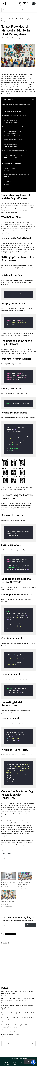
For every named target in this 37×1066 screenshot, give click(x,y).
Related (8, 184)
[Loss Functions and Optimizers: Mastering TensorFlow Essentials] (8, 894)
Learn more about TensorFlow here (20, 233)
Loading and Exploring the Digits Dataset (15, 126)
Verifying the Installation (12, 122)
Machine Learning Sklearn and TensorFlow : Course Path (8, 882)
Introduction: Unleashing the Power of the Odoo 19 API (17, 1013)
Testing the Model (10, 168)
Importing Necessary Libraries (13, 131)
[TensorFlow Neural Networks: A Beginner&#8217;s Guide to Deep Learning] (25, 876)
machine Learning (15, 38)
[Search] (22, 10)
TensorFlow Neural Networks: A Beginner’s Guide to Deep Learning (24, 882)
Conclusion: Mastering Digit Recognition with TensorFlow (16, 175)
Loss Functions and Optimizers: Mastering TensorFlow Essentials (7, 901)
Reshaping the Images (11, 144)
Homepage (5, 1062)
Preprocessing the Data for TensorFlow (14, 139)
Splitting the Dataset (11, 146)
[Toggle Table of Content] (32, 99)
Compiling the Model (11, 157)
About (14, 1064)
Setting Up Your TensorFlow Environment (15, 115)
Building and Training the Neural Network (15, 150)
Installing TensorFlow (11, 120)
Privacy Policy (6, 1064)
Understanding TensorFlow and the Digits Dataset (17, 104)
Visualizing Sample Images (13, 135)
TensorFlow (4, 76)
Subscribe (30, 925)
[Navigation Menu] (3, 3)
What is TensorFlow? (11, 109)
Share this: (8, 181)
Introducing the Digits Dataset (13, 111)
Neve (11, 1058)
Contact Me (14, 1062)
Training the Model (10, 159)
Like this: (8, 183)
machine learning (10, 934)
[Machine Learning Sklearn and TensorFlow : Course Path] (8, 876)
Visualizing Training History (13, 170)
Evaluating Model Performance (12, 163)
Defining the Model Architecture (14, 155)
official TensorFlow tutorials (25, 843)
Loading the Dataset (11, 133)
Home (3, 19)
